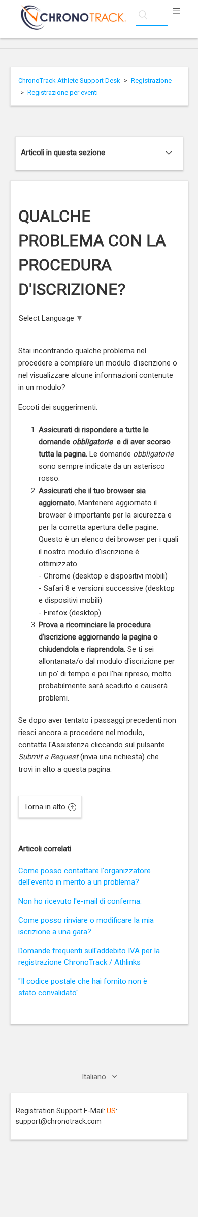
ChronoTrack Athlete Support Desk (69, 80)
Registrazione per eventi (62, 92)
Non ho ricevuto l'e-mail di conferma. (80, 901)
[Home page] (68, 27)
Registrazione (151, 80)
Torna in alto (44, 806)
